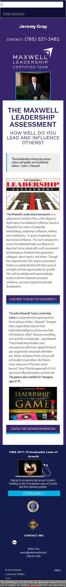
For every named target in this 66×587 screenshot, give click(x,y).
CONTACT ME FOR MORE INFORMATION (33, 429)
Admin (57, 569)
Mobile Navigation (13, 13)
